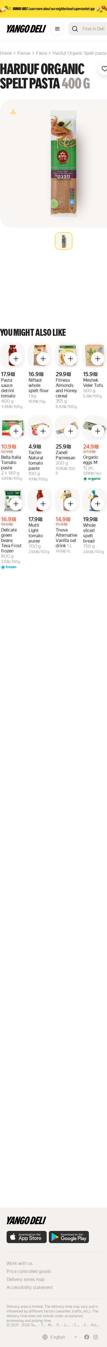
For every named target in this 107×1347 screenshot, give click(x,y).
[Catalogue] (57, 28)
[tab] (63, 241)
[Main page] (26, 31)
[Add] (15, 358)
